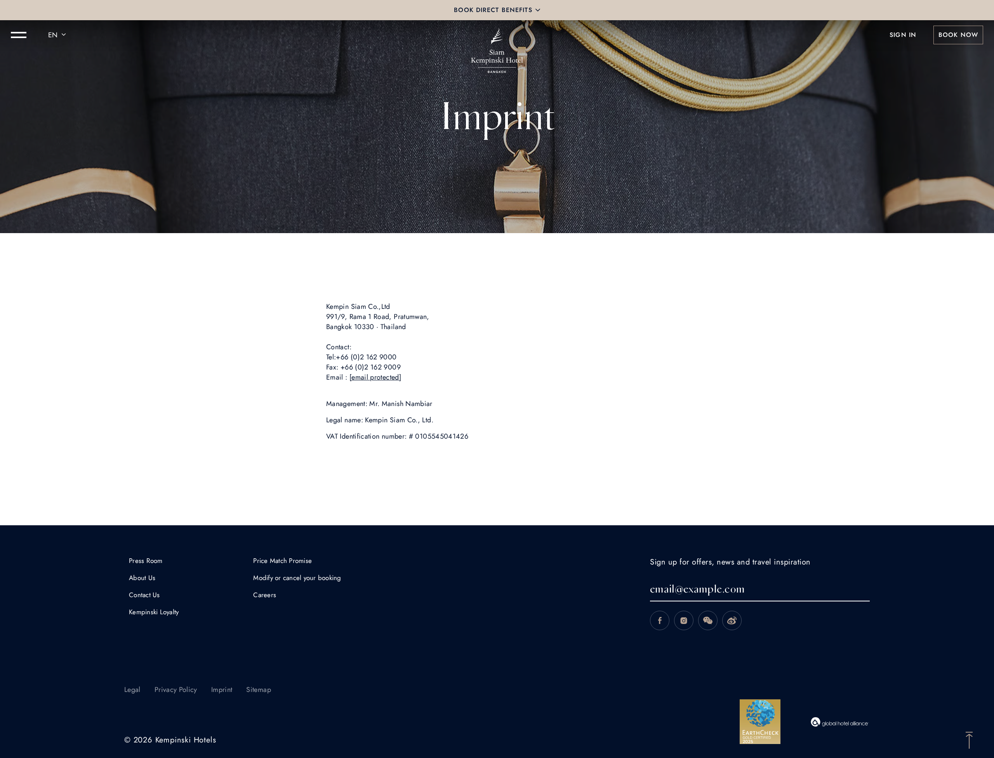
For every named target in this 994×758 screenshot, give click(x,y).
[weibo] (732, 620)
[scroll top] (969, 739)
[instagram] (683, 620)
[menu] (19, 35)
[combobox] (58, 35)
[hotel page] (497, 35)
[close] (537, 10)
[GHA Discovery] (840, 722)
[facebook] (659, 620)
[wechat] (708, 620)
